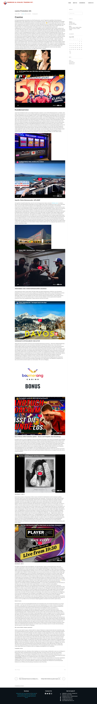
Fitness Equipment (21, 694)
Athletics (29, 693)
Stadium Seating (26, 696)
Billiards (18, 693)
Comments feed (72, 62)
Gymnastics (19, 696)
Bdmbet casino (55, 203)
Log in (70, 60)
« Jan (70, 52)
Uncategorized (35, 13)
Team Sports (33, 693)
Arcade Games (23, 693)
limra (23, 13)
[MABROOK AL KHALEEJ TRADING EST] (19, 3)
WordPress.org (71, 63)
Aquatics (33, 694)
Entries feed (71, 61)
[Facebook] (45, 693)
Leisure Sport (28, 694)
